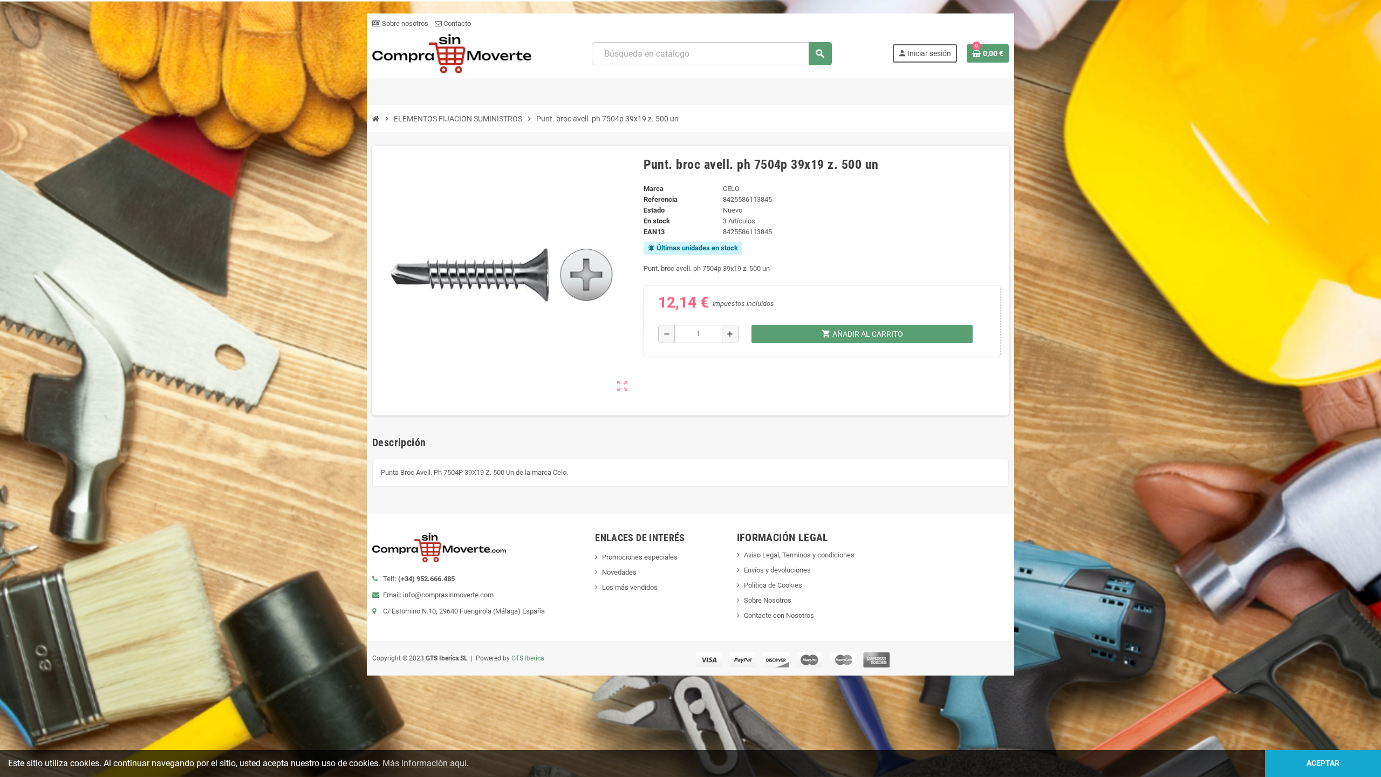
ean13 (654, 232)
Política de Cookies (773, 585)
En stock (657, 221)
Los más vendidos (630, 587)
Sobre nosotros (404, 23)
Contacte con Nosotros (779, 615)
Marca (654, 189)
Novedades (619, 572)
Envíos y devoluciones (777, 570)
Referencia (661, 199)
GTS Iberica (527, 658)
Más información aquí (424, 763)
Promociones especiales (640, 557)
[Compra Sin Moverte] (451, 53)
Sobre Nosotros (767, 600)
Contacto (456, 23)
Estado (654, 210)
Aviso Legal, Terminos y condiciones (799, 555)
